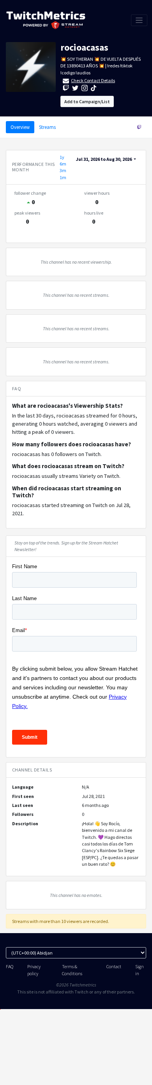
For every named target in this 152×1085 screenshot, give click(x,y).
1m (63, 177)
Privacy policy (34, 969)
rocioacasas (84, 47)
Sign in (139, 969)
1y (62, 157)
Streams (47, 127)
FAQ (9, 966)
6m (63, 164)
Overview (20, 127)
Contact (113, 966)
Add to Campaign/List (87, 101)
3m (63, 170)
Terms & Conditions (72, 969)
